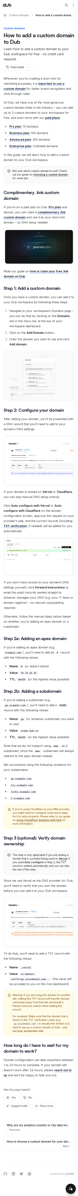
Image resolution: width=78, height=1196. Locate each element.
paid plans (52, 118)
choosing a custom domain (50, 174)
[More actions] (73, 5)
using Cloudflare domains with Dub (38, 820)
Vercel (63, 858)
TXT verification (15, 526)
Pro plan (55, 207)
